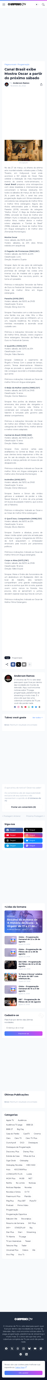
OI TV (27, 1192)
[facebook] (15, 707)
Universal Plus (12, 1250)
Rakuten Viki (11, 1219)
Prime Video (22, 1205)
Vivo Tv (21, 1254)
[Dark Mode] (37, 4)
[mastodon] (41, 1348)
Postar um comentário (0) (23, 807)
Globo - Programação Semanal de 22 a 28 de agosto (29, 939)
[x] (12, 1348)
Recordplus (26, 1219)
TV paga (22, 1237)
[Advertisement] (23, 34)
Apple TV (10, 1120)
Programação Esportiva (16, 1214)
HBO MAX (30, 1165)
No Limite (20, 1183)
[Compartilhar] (40, 84)
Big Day (20, 1129)
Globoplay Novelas (14, 1165)
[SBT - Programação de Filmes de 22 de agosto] (11, 1002)
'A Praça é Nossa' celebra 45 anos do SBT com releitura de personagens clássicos (30, 976)
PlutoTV (32, 1201)
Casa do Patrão (12, 1134)
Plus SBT (21, 1201)
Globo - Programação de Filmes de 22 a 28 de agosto (30, 951)
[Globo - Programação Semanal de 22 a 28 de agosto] (11, 940)
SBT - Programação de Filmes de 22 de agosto (30, 1000)
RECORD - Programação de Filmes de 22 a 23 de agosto (30, 964)
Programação (23, 64)
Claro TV (18, 1138)
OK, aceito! (23, 1373)
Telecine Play (12, 1245)
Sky (31, 1228)
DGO (22, 1143)
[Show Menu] (4, 4)
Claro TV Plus (31, 1138)
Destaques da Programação (18, 1147)
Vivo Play (10, 1254)
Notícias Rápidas (13, 1187)
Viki (33, 1250)
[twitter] (22, 707)
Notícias (32, 1183)
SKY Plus (32, 1223)
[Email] (24, 664)
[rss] (26, 1354)
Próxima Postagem (34, 816)
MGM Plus (10, 1178)
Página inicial (10, 64)
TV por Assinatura (13, 1241)
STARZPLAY (20, 1228)
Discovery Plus (12, 1152)
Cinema (37, 1134)
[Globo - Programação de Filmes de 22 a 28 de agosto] (11, 952)
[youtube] (25, 707)
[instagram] (18, 707)
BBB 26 (29, 1125)
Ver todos (36, 718)
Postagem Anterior (12, 816)
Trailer (24, 1245)
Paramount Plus (13, 1196)
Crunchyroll (11, 1143)
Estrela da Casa (12, 1156)
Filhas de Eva (29, 1156)
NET (30, 1178)
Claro (8, 1138)
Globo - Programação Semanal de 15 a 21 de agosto (29, 988)
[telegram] (32, 707)
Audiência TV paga (14, 1125)
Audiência (22, 1120)
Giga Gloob (11, 1160)
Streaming (31, 1232)
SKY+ (8, 1228)
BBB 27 (9, 1129)
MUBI (21, 1178)
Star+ (20, 1232)
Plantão (27, 1196)
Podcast (9, 1205)
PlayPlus (10, 1201)
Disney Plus (28, 1152)
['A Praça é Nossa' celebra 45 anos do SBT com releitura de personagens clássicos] (11, 977)
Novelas (28, 1187)
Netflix (9, 1183)
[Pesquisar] (43, 4)
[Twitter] (18, 664)
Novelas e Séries (13, 1192)
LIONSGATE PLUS (14, 1174)
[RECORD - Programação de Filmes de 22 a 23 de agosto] (11, 965)
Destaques (33, 1143)
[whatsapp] (29, 707)
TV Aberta (10, 1237)
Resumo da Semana (15, 1223)
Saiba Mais (19, 1367)
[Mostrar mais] (29, 664)
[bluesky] (36, 707)
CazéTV (26, 1134)
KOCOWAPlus (20, 1169)
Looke (29, 1174)
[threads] (39, 707)
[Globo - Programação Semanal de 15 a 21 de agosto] (11, 989)
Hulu (8, 1169)
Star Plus (10, 1232)
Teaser (28, 1241)
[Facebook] (13, 664)
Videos (25, 1250)
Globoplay (24, 1160)
